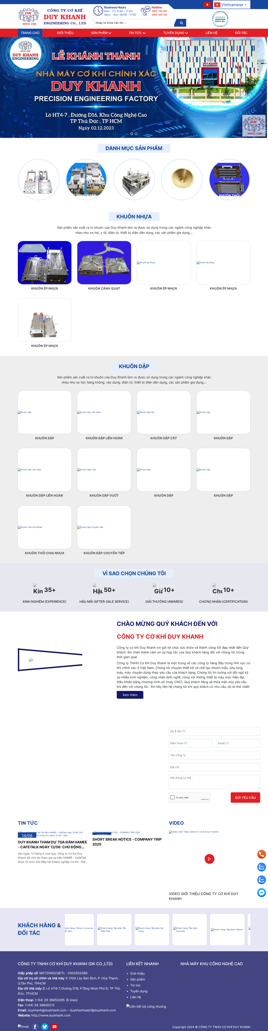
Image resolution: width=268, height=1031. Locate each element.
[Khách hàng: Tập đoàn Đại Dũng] (120, 929)
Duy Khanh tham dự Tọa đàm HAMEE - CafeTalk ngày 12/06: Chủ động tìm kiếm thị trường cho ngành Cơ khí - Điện (52, 844)
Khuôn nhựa (134, 217)
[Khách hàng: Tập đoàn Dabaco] (195, 929)
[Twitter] (44, 1026)
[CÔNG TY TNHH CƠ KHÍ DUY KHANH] (53, 16)
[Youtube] (54, 1026)
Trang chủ (30, 33)
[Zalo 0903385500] (261, 867)
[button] (131, 133)
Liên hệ (212, 33)
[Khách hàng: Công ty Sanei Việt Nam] (233, 929)
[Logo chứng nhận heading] (220, 19)
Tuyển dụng (173, 33)
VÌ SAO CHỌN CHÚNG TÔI (134, 573)
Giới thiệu (65, 33)
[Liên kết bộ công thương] (146, 1006)
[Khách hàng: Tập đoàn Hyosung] (157, 929)
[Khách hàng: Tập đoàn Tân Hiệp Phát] (82, 929)
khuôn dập (134, 366)
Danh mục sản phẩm (134, 148)
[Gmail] (23, 1026)
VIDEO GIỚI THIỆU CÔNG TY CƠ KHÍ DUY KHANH (203, 896)
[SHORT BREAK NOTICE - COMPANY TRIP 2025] (116, 832)
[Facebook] (35, 1026)
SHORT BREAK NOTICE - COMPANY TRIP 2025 (127, 841)
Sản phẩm (99, 33)
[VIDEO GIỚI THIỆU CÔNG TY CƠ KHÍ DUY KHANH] (209, 858)
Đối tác (241, 33)
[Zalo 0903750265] (261, 879)
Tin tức (135, 33)
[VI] (207, 4)
